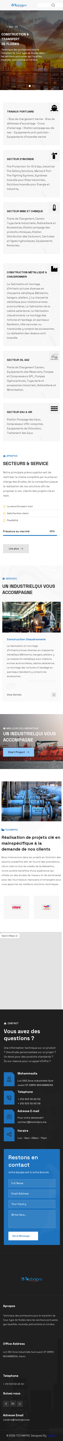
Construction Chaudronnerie (26, 639)
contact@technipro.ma (32, 1122)
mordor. (51, 1435)
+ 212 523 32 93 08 (29, 1103)
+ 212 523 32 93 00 (29, 1099)
